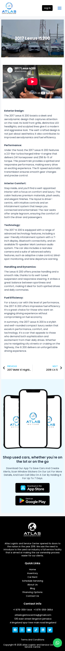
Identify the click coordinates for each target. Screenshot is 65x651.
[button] (57, 642)
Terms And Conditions (32, 639)
